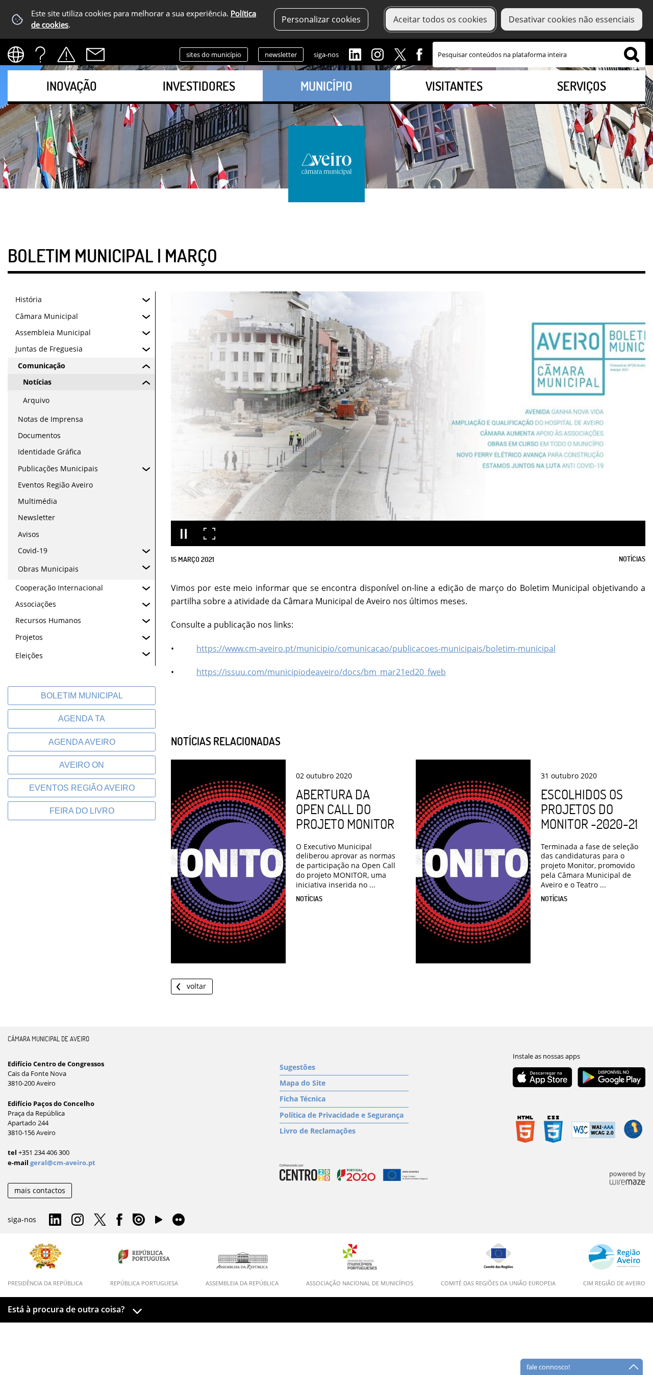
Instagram (377, 53)
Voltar (196, 986)
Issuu (139, 1220)
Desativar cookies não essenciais (572, 19)
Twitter (400, 53)
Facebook (419, 53)
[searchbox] (539, 54)
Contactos (95, 54)
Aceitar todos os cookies (440, 19)
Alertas (66, 54)
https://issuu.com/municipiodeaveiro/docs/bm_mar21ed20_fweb (321, 672)
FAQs (40, 54)
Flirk (178, 1220)
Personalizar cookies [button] (321, 19)
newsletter (281, 54)
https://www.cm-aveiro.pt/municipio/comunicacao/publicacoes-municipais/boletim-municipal (376, 648)
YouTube (158, 1222)
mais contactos (39, 1190)
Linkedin (355, 53)
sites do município (213, 54)
